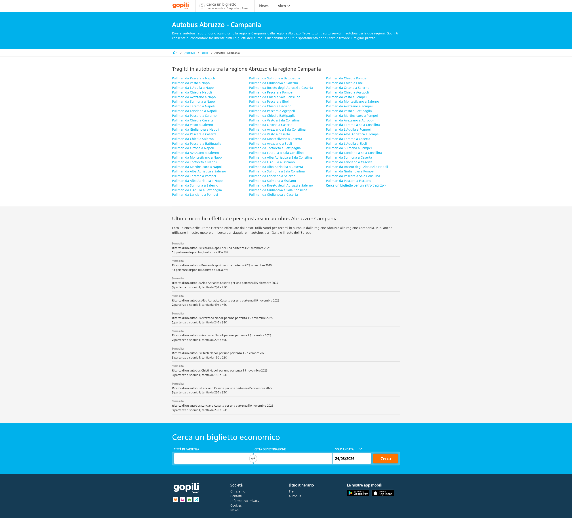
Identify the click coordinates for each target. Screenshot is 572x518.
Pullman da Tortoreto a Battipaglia (275, 148)
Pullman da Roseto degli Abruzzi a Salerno (281, 185)
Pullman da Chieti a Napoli (192, 92)
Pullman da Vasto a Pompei (346, 97)
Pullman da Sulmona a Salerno (195, 185)
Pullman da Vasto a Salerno (192, 125)
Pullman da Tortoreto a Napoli (194, 162)
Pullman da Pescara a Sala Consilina (353, 176)
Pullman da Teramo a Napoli (193, 106)
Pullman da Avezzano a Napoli (194, 97)
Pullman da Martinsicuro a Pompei (352, 115)
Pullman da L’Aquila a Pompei (348, 129)
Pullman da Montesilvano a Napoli (197, 157)
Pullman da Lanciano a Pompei (195, 194)
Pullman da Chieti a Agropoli (347, 92)
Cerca (386, 458)
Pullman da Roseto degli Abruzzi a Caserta (281, 87)
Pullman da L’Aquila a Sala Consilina (276, 153)
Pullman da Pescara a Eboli (269, 101)
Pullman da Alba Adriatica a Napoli (198, 180)
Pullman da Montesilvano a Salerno (352, 101)
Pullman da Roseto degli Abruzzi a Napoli (357, 167)
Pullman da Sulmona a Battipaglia (274, 78)
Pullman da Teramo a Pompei (194, 176)
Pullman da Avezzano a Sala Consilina (277, 129)
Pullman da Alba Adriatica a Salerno (199, 171)
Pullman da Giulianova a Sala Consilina (278, 190)
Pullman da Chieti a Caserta (193, 120)
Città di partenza (186, 449)
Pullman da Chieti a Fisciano (270, 106)
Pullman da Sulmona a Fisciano (272, 180)
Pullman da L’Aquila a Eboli (346, 143)
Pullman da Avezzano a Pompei (349, 106)
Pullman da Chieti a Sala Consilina (274, 97)
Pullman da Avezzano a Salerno (195, 153)
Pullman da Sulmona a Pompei (349, 148)
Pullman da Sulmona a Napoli (194, 101)
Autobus (190, 53)
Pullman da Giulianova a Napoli (195, 129)
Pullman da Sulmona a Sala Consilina (277, 171)
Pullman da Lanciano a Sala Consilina (354, 153)
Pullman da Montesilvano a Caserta (275, 139)
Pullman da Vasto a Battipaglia (349, 111)
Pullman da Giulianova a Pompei (350, 171)
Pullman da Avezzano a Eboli (270, 143)
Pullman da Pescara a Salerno (194, 115)
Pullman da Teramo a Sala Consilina (353, 125)
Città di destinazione (270, 449)
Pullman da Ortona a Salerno (347, 87)
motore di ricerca (213, 232)
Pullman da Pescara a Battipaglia (196, 143)
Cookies (236, 505)
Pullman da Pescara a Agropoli (272, 111)
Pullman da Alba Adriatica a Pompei (353, 134)
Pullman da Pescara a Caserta (194, 134)
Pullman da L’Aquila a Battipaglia (197, 190)
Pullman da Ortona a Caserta (270, 125)
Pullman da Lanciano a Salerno (272, 176)
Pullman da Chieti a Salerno (193, 139)
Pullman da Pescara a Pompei (271, 92)
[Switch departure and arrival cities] (253, 458)
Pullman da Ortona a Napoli (193, 148)
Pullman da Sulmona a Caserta (349, 157)
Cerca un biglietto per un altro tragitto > (356, 185)
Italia (205, 53)
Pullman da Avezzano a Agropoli (350, 120)
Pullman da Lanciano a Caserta (349, 162)
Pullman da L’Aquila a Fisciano (272, 162)
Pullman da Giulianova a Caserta (273, 194)
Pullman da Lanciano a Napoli (194, 111)
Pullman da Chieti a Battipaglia (272, 115)
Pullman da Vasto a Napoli (191, 83)
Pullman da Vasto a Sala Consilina (274, 120)
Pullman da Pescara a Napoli (193, 78)
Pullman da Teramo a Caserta (348, 139)
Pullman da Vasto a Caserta (269, 134)
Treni (293, 491)
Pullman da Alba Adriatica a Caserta (276, 167)
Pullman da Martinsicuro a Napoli (197, 167)
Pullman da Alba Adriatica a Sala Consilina (281, 157)
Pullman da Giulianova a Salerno (273, 83)
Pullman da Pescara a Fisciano (348, 180)
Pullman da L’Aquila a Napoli (193, 87)
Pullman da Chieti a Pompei (346, 78)
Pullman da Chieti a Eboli (345, 83)
